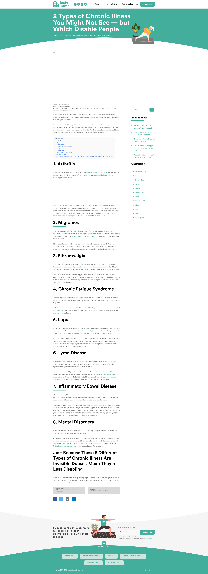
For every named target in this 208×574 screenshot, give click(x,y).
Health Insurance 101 (132, 556)
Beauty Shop (139, 180)
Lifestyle (114, 4)
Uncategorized (140, 218)
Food (137, 197)
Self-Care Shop (127, 4)
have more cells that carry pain (90, 267)
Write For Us (113, 563)
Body (97, 4)
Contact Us (92, 563)
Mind (106, 4)
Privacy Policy (149, 538)
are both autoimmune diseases (92, 395)
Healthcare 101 (140, 201)
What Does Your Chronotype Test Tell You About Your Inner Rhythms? (144, 148)
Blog (61, 35)
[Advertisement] (86, 193)
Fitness (137, 188)
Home (55, 35)
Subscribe (147, 532)
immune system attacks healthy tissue (83, 331)
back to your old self (65, 446)
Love (137, 209)
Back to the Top (104, 546)
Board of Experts (90, 556)
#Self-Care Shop (140, 171)
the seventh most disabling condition (85, 236)
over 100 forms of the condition (96, 172)
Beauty (137, 176)
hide (62, 138)
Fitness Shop (139, 192)
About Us (69, 556)
